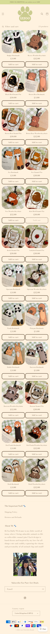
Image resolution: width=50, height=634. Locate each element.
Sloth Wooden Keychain (36, 484)
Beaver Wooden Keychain (37, 55)
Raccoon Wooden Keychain (13, 406)
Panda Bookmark (13, 328)
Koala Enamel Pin (13, 250)
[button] (2, 13)
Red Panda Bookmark (13, 445)
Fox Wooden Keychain (13, 211)
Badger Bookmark (13, 55)
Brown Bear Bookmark (37, 94)
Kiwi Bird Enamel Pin (36, 211)
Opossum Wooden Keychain (37, 289)
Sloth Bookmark (13, 484)
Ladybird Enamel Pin (36, 250)
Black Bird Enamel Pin (13, 94)
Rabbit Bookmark (13, 367)
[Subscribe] (42, 589)
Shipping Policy (11, 512)
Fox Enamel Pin (36, 172)
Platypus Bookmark (37, 328)
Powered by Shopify (29, 630)
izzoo (21, 630)
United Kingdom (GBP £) (24, 613)
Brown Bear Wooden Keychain (36, 133)
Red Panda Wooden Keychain (37, 445)
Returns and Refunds (13, 517)
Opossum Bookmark (13, 289)
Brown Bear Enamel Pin (13, 133)
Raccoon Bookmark (37, 367)
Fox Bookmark (13, 172)
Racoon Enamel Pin (36, 406)
